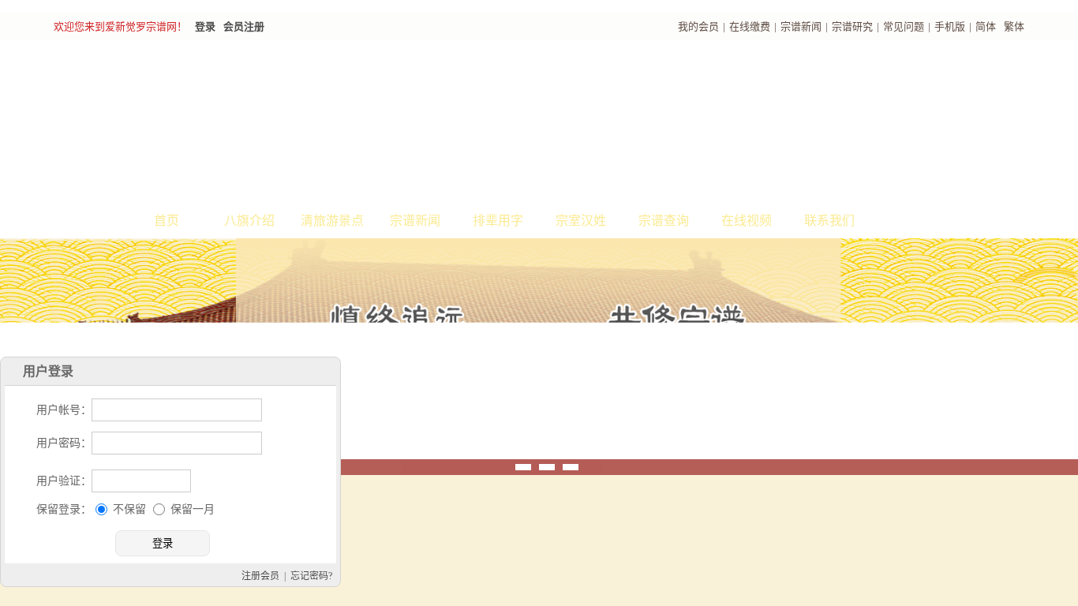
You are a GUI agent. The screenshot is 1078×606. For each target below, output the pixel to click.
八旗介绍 (249, 220)
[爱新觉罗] (341, 123)
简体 (985, 26)
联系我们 (829, 220)
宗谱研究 (852, 26)
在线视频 (746, 220)
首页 (166, 220)
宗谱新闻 (801, 26)
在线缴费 (749, 26)
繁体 (1014, 26)
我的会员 (698, 26)
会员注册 (243, 26)
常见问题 (903, 26)
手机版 (949, 26)
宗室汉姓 (581, 220)
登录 (205, 26)
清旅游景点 (332, 220)
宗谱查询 (663, 220)
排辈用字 (498, 220)
